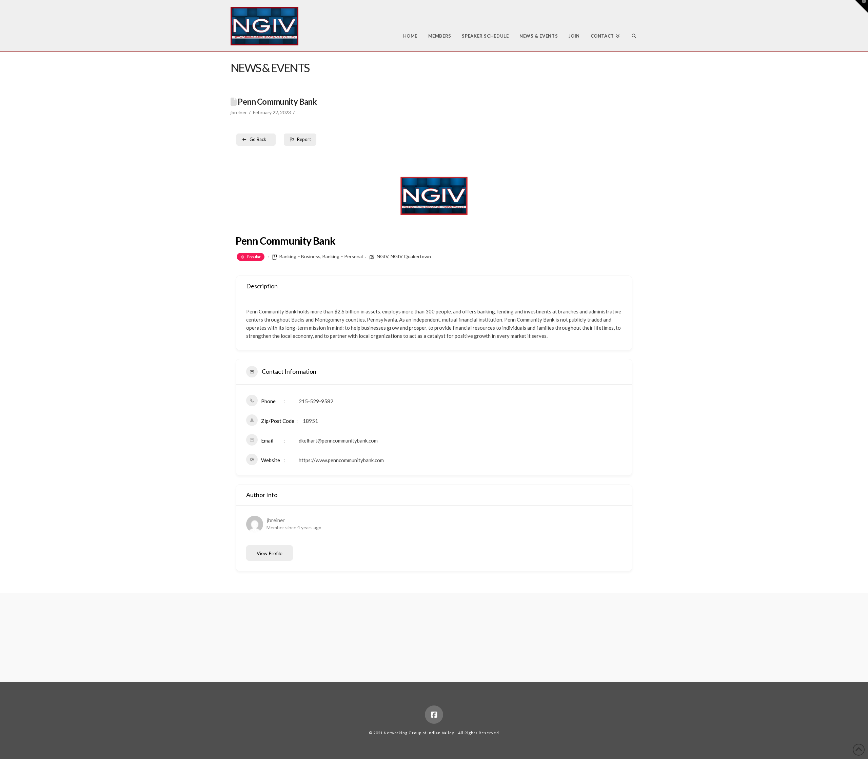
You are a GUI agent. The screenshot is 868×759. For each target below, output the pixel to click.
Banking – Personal (342, 256)
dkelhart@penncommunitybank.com (338, 440)
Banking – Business (299, 256)
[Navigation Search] (631, 25)
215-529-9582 (316, 401)
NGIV (383, 256)
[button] (861, 6)
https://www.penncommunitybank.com (341, 460)
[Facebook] (434, 714)
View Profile (269, 553)
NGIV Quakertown (411, 256)
